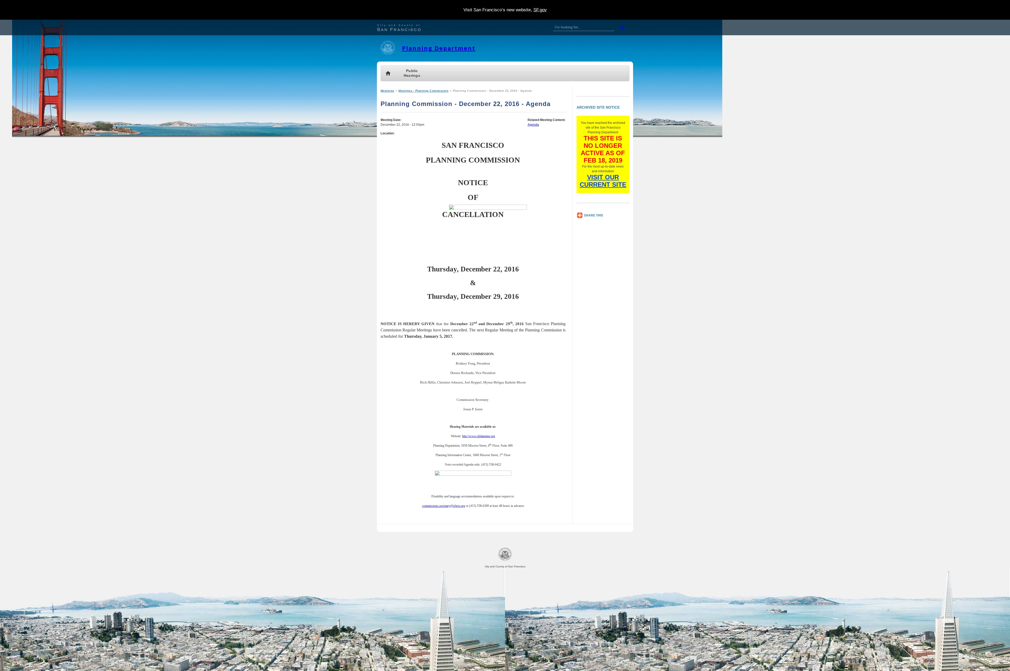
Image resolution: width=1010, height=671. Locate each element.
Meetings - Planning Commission (423, 90)
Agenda (533, 125)
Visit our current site (603, 181)
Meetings (387, 90)
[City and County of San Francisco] (405, 28)
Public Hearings (412, 73)
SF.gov (540, 9)
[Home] (388, 54)
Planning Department (438, 48)
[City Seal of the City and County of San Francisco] (505, 559)
